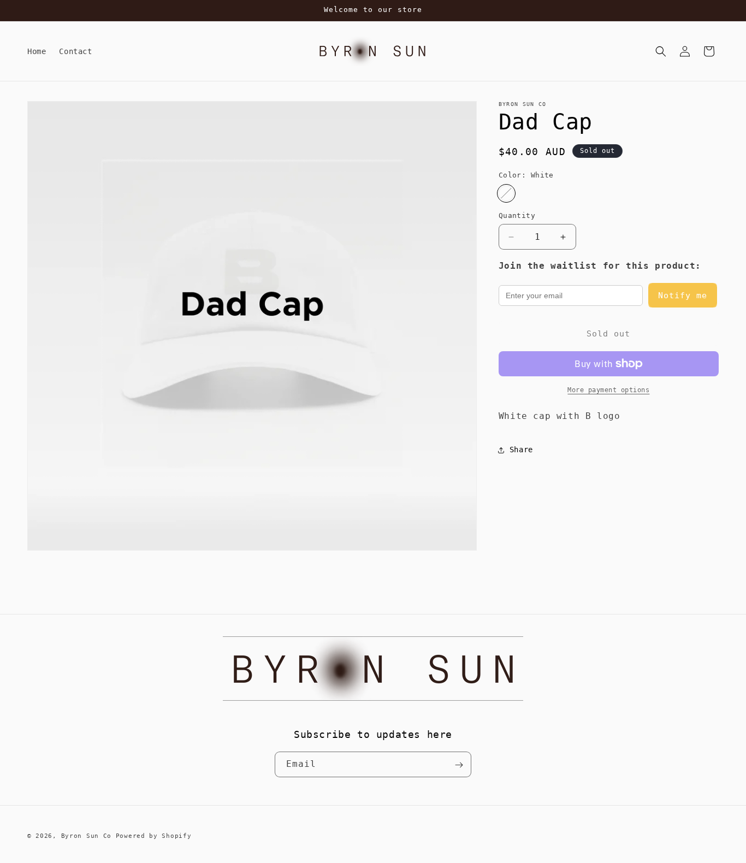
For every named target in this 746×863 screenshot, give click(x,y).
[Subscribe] (459, 765)
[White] (506, 193)
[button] (661, 51)
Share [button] (521, 449)
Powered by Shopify (154, 836)
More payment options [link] (608, 390)
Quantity (517, 215)
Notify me (682, 295)
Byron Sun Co (86, 836)
